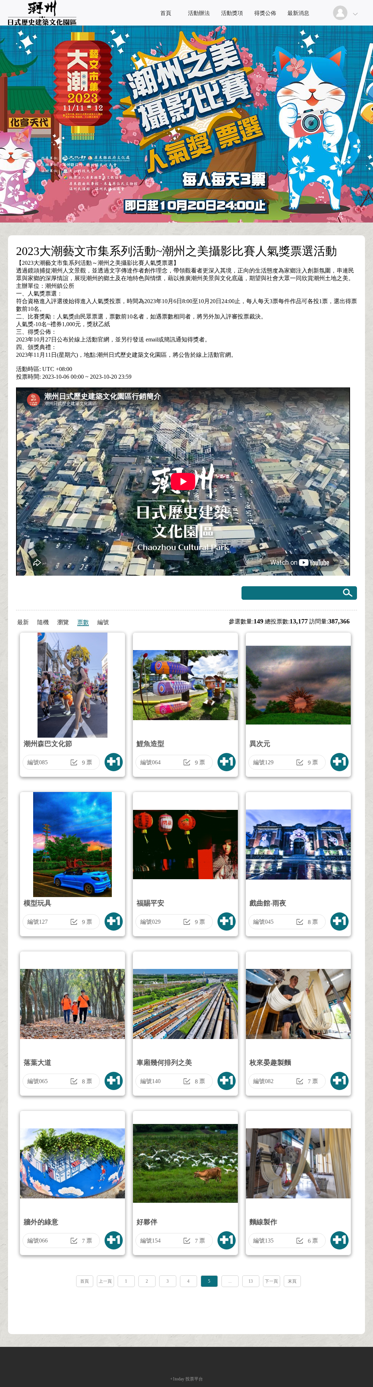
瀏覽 (63, 622)
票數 (83, 622)
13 (250, 1281)
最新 (23, 622)
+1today (177, 1379)
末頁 (292, 1281)
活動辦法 (199, 13)
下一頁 (271, 1281)
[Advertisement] (186, 1308)
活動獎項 (232, 13)
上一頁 (105, 1281)
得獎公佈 (265, 13)
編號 (103, 622)
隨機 (43, 622)
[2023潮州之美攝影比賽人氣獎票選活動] (42, 23)
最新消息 (298, 13)
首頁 (165, 13)
